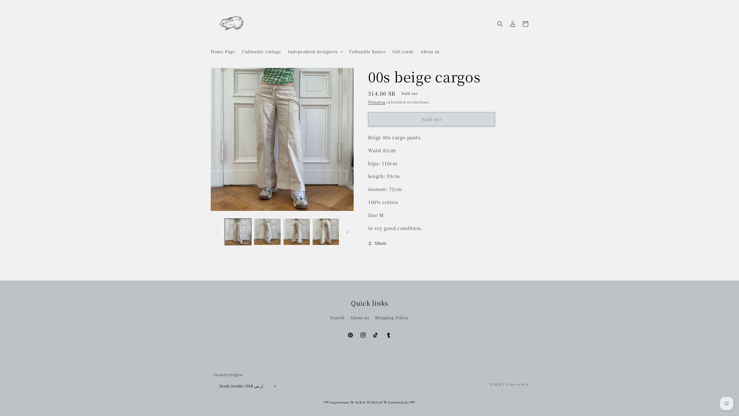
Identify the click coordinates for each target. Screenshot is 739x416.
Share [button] (381, 243)
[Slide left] (217, 231)
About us (359, 317)
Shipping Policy (392, 317)
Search (337, 317)
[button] (315, 51)
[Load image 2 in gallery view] (267, 232)
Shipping (376, 101)
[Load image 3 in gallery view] (296, 232)
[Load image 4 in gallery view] (326, 232)
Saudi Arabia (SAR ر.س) (241, 386)
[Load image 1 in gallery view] (238, 232)
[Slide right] (347, 231)
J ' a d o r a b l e (515, 384)
